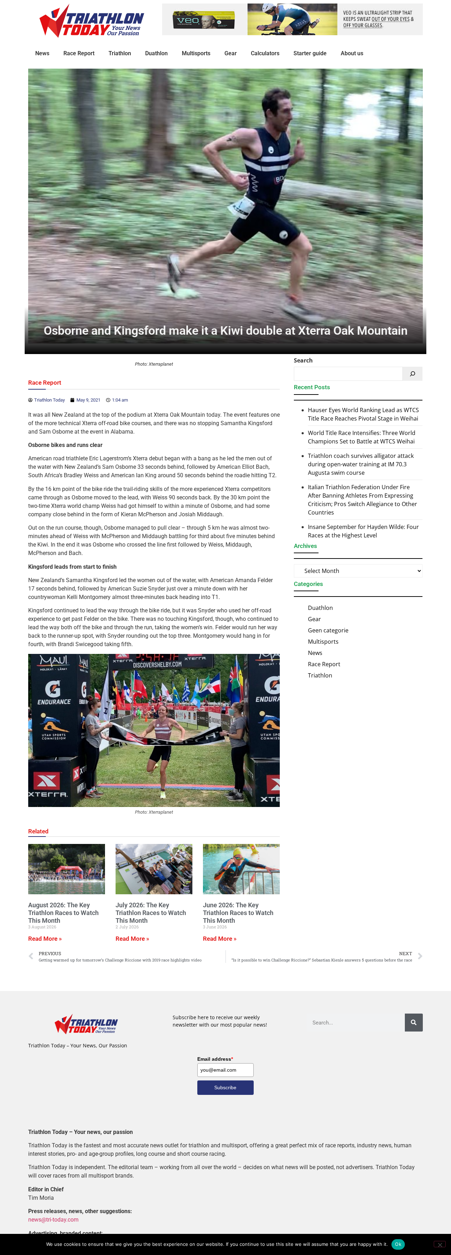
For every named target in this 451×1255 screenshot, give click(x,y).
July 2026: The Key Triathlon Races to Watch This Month (151, 912)
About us (352, 53)
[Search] (412, 374)
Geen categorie (328, 630)
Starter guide (310, 53)
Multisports (196, 53)
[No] (440, 1244)
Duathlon (156, 53)
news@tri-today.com (53, 1219)
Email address (215, 1059)
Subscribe (225, 1087)
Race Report (78, 53)
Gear (230, 53)
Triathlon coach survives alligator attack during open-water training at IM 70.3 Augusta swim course (361, 464)
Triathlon (120, 53)
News (42, 53)
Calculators (265, 53)
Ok (398, 1244)
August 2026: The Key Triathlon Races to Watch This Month (63, 912)
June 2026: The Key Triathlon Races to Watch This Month (238, 912)
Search (303, 360)
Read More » (45, 938)
